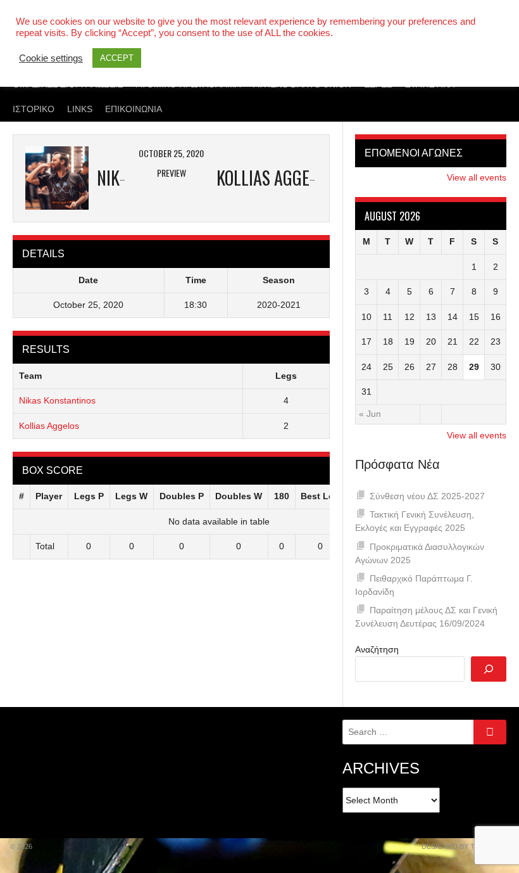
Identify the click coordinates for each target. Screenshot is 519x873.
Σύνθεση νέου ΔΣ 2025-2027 (427, 496)
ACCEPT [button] (117, 58)
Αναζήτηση (377, 649)
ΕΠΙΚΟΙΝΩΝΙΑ (133, 109)
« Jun (370, 414)
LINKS (79, 109)
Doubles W (238, 496)
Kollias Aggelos (49, 426)
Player (48, 496)
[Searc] (488, 669)
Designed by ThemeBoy (465, 846)
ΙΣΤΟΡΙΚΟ (33, 109)
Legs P (89, 496)
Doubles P (181, 496)
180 (281, 496)
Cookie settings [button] (51, 58)
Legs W (131, 496)
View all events (476, 177)
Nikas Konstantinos (57, 400)
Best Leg (320, 496)
